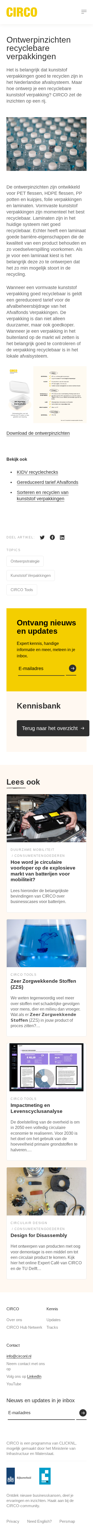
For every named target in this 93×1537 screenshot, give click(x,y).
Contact (13, 1345)
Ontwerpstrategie (25, 561)
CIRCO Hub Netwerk (24, 1327)
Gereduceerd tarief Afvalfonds (47, 482)
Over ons (14, 1320)
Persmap (67, 1521)
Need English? (39, 1521)
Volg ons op (23, 1376)
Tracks (52, 1327)
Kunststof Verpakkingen (31, 575)
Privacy (12, 1521)
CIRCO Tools (22, 589)
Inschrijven (71, 669)
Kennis (52, 1309)
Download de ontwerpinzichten (38, 433)
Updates (54, 1320)
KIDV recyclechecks (37, 472)
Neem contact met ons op (25, 1366)
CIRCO (12, 1309)
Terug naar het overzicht (50, 728)
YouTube (13, 1384)
